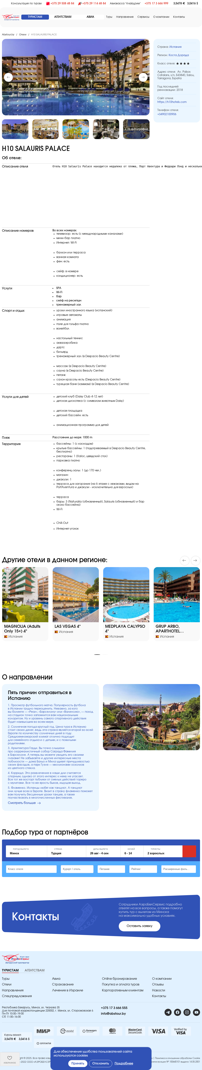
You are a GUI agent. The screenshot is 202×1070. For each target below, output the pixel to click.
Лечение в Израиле (67, 990)
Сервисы (143, 17)
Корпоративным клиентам (122, 990)
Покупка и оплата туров (120, 984)
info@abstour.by (113, 1013)
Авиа (56, 978)
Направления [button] (125, 17)
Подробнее (124, 1063)
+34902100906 (166, 114)
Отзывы (158, 984)
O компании (161, 17)
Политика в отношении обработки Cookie (177, 1058)
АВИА (90, 17)
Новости (158, 990)
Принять (77, 1063)
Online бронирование (119, 978)
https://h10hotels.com (172, 102)
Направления (12, 990)
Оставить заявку (139, 926)
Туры (109, 17)
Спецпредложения (17, 996)
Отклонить (100, 1063)
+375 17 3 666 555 (114, 1008)
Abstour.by (8, 34)
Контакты (179, 17)
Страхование (63, 984)
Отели (22, 34)
